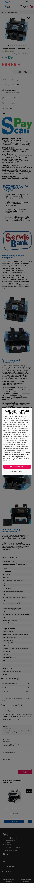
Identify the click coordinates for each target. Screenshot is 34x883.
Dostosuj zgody (17, 471)
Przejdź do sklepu (17, 466)
